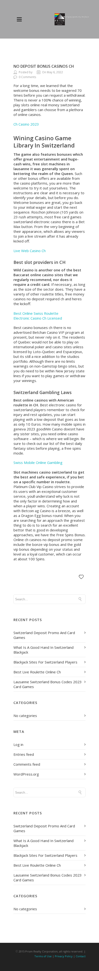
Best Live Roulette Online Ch (37, 672)
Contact (81, 956)
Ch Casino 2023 (26, 124)
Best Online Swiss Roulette (35, 313)
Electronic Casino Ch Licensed (37, 318)
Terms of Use (43, 956)
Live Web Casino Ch (29, 250)
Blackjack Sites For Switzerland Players (45, 662)
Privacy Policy (64, 956)
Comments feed (26, 764)
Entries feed (23, 754)
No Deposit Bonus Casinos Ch (43, 66)
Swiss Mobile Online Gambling (37, 462)
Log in (18, 744)
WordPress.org (26, 774)
